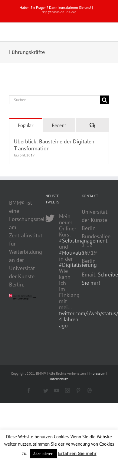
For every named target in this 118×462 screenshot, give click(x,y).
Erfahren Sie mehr (77, 453)
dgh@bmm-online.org (59, 12)
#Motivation (73, 252)
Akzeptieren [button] (43, 453)
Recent (59, 125)
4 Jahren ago (68, 322)
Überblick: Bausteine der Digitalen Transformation (54, 145)
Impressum (97, 373)
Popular (26, 125)
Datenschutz (58, 379)
